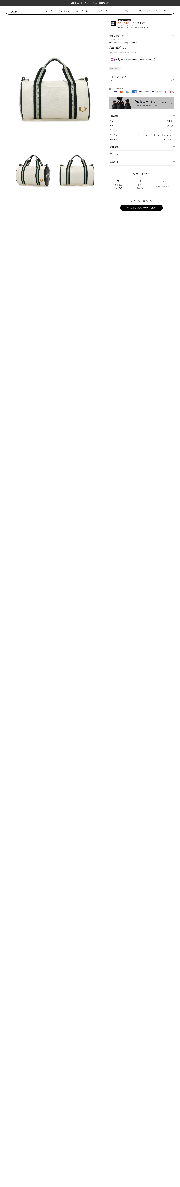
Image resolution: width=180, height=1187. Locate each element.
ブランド (102, 11)
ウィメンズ (64, 11)
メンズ (48, 11)
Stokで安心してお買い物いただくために (141, 208)
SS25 (170, 130)
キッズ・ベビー (84, 11)
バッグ (139, 135)
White (170, 121)
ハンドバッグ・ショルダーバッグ (158, 135)
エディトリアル (121, 11)
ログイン (157, 11)
